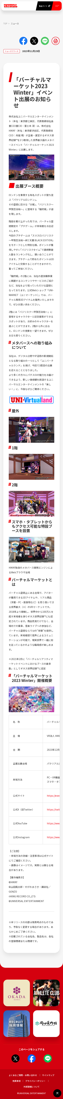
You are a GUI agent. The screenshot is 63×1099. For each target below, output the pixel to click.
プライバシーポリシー (35, 1080)
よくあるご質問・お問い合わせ (23, 1075)
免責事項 (16, 1080)
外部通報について (32, 1086)
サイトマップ (48, 1075)
